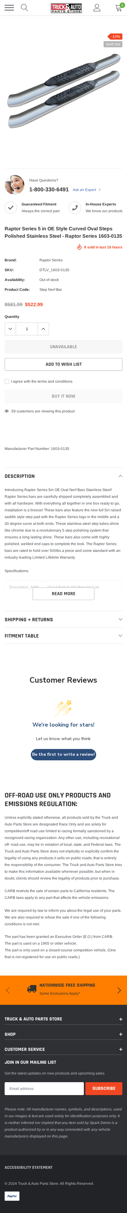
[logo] (63, 7)
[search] (24, 7)
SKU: (9, 270)
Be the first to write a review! (63, 754)
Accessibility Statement (28, 1167)
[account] (97, 8)
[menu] (9, 7)
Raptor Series (51, 260)
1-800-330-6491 (49, 189)
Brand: (11, 260)
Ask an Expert (85, 190)
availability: (15, 280)
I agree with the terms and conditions (41, 381)
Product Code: (17, 289)
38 (13, 411)
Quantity (12, 316)
